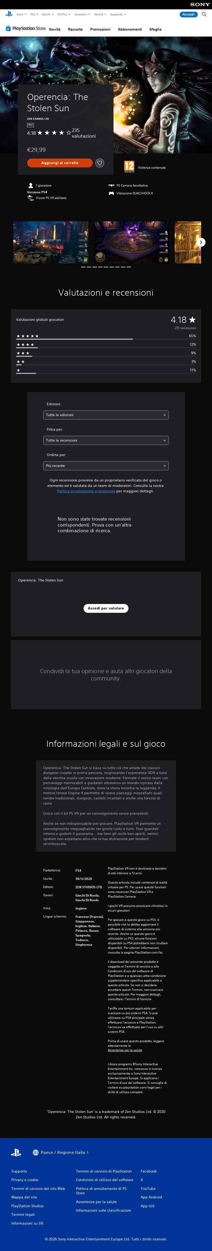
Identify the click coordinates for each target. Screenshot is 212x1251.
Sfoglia (155, 29)
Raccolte (75, 29)
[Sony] (200, 8)
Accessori (81, 14)
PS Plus (62, 14)
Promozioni (100, 29)
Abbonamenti (130, 29)
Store (19, 14)
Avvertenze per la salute (125, 1050)
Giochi (46, 14)
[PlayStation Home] (9, 14)
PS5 (32, 14)
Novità (98, 14)
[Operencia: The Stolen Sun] (50, 242)
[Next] (201, 242)
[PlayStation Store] (27, 28)
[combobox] (106, 415)
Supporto (116, 14)
